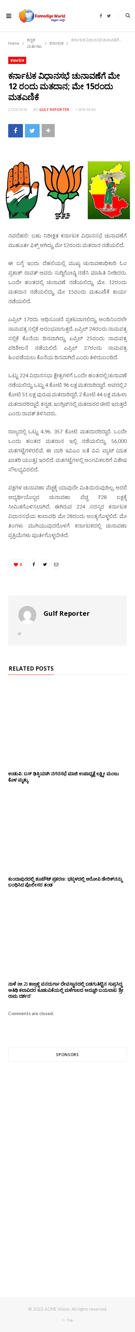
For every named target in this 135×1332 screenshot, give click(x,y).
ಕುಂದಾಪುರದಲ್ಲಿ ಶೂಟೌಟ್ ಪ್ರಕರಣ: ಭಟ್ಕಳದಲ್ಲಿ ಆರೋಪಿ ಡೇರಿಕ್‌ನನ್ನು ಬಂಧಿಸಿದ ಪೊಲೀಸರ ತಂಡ (65, 882)
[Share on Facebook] (15, 130)
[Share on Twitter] (32, 130)
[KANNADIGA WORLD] (41, 16)
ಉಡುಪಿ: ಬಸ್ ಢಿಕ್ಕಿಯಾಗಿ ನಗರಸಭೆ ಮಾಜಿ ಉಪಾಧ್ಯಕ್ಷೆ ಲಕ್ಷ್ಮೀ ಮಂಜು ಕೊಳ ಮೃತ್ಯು (63, 776)
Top (69, 1320)
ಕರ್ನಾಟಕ (17, 60)
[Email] (56, 564)
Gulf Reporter (54, 109)
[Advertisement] (67, 1167)
